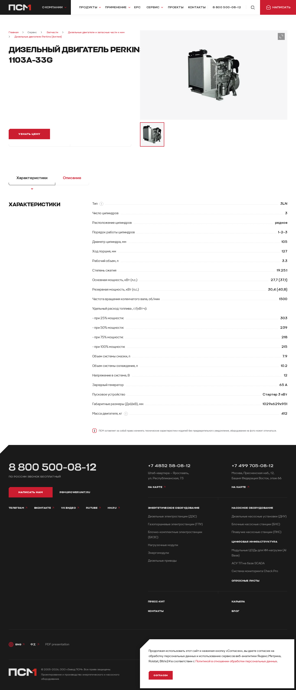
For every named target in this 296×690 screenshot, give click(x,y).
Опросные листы (246, 580)
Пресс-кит (156, 601)
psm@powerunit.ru (75, 492)
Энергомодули (158, 553)
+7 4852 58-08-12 (169, 465)
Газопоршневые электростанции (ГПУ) (175, 524)
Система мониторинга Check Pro (255, 571)
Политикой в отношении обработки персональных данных (236, 661)
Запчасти (52, 32)
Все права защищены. (97, 669)
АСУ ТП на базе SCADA (248, 563)
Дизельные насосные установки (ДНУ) (259, 516)
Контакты (156, 611)
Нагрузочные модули (163, 545)
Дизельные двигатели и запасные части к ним (96, 32)
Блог (235, 611)
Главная (13, 32)
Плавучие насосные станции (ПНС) (256, 532)
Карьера (238, 601)
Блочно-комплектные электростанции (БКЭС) (175, 534)
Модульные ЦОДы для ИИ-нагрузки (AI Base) (259, 552)
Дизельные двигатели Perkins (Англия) (38, 36)
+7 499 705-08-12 (252, 465)
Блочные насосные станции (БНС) (256, 524)
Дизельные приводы (162, 560)
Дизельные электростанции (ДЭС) (172, 516)
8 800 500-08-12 (53, 467)
